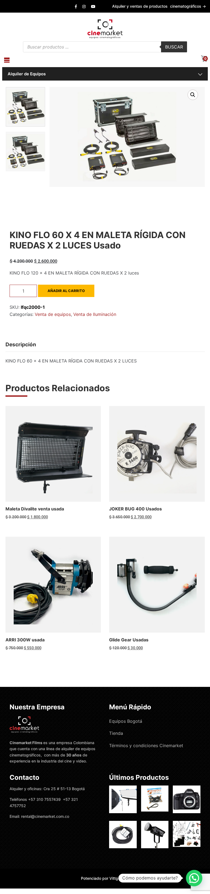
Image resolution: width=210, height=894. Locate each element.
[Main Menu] (7, 60)
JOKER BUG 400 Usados (135, 509)
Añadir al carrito (66, 291)
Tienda (116, 733)
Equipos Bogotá (125, 721)
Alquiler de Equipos (27, 73)
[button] (193, 95)
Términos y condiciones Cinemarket (146, 745)
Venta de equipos (53, 314)
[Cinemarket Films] (105, 28)
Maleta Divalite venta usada (34, 509)
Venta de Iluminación (94, 314)
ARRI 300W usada (25, 639)
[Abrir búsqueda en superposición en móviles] (105, 46)
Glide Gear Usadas (128, 639)
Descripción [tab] (20, 344)
